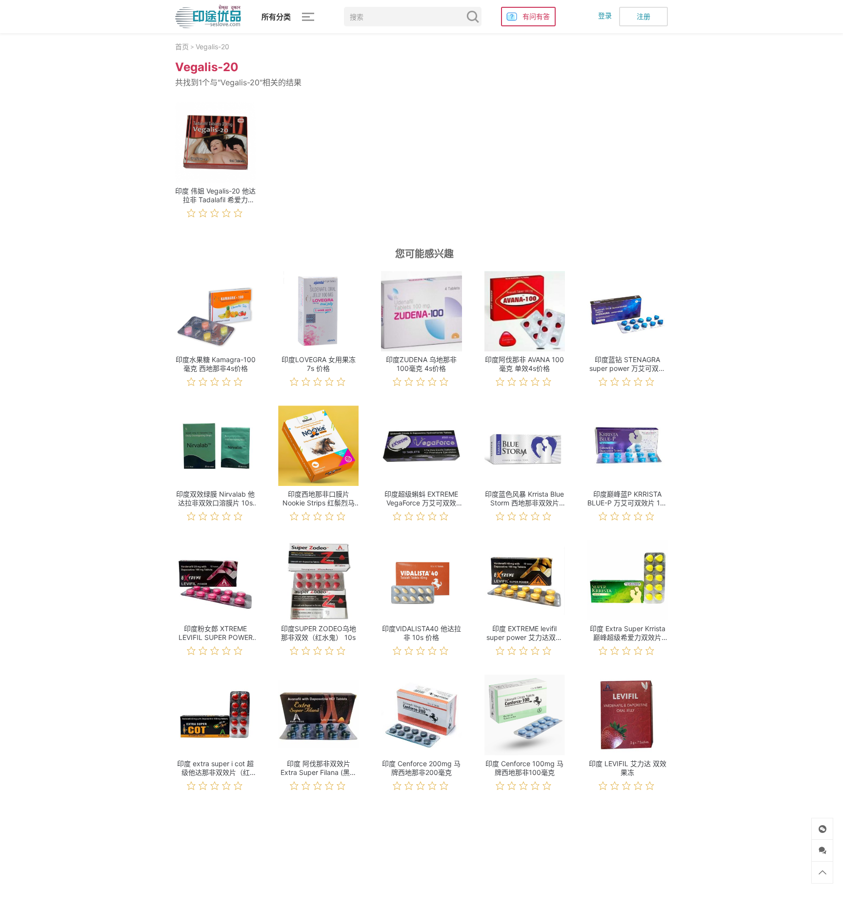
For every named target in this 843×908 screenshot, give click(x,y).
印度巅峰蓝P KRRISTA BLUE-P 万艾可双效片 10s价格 (627, 498)
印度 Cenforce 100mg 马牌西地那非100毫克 (524, 767)
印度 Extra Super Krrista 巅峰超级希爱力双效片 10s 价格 (627, 633)
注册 (643, 16)
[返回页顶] (822, 873)
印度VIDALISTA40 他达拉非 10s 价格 (421, 632)
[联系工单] (822, 851)
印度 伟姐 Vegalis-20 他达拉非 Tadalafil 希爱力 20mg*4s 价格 (215, 195)
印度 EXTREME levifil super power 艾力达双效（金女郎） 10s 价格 (524, 633)
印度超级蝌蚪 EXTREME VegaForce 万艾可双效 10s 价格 (421, 498)
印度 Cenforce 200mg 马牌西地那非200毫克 (421, 767)
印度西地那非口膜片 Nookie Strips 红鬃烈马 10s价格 (318, 498)
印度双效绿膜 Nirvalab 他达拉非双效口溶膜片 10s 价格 (215, 498)
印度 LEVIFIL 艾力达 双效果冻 (627, 767)
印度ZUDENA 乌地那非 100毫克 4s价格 (421, 363)
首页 (182, 46)
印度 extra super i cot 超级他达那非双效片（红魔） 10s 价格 (215, 768)
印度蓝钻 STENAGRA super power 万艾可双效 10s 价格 (627, 364)
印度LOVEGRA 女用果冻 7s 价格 (318, 363)
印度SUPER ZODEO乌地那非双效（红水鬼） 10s (318, 632)
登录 (605, 15)
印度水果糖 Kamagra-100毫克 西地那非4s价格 (216, 363)
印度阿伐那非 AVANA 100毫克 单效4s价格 (524, 363)
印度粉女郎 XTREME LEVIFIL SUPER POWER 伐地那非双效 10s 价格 (216, 633)
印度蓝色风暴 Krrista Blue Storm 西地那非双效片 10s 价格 (524, 498)
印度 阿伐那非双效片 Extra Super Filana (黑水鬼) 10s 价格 (319, 768)
